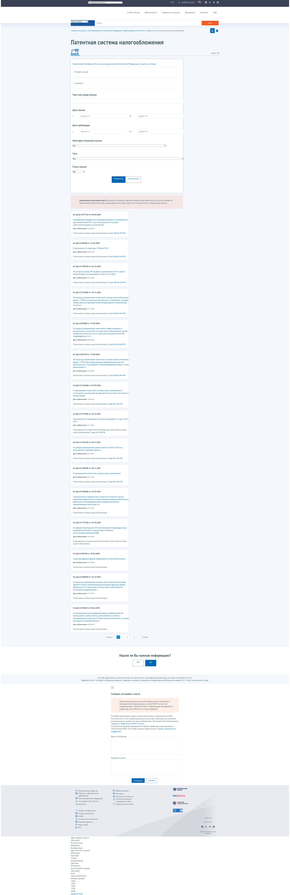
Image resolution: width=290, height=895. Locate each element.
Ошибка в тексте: (118, 758)
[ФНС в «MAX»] (217, 2)
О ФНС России (133, 12)
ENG (215, 12)
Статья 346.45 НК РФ (116, 233)
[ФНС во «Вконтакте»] (206, 2)
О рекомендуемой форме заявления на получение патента (99, 559)
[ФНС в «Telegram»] (213, 2)
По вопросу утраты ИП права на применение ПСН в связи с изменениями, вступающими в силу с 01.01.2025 (99, 272)
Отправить (138, 780)
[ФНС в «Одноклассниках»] (209, 2)
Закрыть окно (77, 894)
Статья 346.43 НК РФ (116, 313)
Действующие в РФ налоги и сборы (138, 31)
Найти (210, 23)
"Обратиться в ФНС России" (132, 723)
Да (151, 662)
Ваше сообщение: (119, 736)
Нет (138, 662)
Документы (190, 12)
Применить (119, 178)
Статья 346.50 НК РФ (116, 344)
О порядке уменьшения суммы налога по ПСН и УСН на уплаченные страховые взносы (97, 448)
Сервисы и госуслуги (171, 12)
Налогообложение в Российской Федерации (105, 31)
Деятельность (151, 12)
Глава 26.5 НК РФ (115, 404)
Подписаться (133, 178)
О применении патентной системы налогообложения (97, 473)
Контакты (204, 12)
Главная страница (78, 31)
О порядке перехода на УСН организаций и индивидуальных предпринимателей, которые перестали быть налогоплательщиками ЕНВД (100, 530)
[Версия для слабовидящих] (173, 2)
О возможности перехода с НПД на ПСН (90, 248)
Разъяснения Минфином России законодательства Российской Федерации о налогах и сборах (114, 64)
